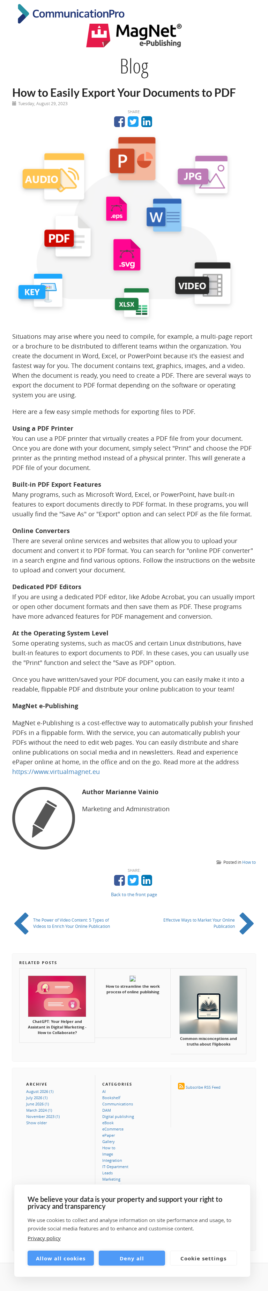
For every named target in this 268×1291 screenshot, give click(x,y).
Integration (112, 1160)
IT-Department (115, 1166)
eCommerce (113, 1129)
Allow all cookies (60, 1258)
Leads (107, 1172)
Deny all (132, 1258)
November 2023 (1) (43, 1116)
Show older (36, 1122)
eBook (108, 1122)
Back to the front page (134, 894)
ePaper (108, 1135)
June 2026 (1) (37, 1103)
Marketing (111, 1179)
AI (104, 1091)
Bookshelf (111, 1097)
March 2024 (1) (39, 1110)
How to (249, 862)
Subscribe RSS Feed (203, 1087)
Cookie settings (203, 1258)
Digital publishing (118, 1116)
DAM (106, 1110)
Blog (134, 66)
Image (107, 1154)
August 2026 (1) (39, 1091)
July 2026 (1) (36, 1097)
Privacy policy (44, 1238)
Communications (117, 1103)
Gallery (108, 1141)
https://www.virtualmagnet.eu (56, 771)
